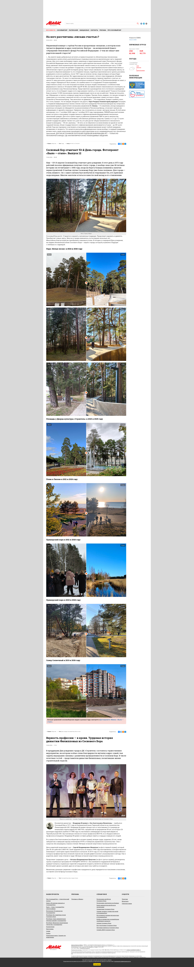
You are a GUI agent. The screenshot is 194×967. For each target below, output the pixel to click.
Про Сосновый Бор (114, 30)
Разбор (48, 933)
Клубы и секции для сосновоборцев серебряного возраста (108, 920)
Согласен (97, 964)
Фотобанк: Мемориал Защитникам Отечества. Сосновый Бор (57, 923)
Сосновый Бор (62, 30)
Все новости (50, 30)
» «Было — (119, 720)
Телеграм (125, 899)
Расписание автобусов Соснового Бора (104, 900)
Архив (48, 931)
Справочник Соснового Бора (105, 909)
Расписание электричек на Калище (108, 903)
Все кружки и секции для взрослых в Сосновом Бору (108, 916)
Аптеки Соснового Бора (104, 923)
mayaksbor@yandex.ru (85, 948)
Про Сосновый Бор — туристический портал (57, 900)
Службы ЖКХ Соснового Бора (106, 930)
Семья (76, 878)
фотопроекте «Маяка (108, 720)
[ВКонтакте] (119, 144)
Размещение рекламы (76, 950)
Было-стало (77, 731)
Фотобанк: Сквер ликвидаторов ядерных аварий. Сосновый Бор (56, 919)
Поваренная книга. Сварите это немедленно (56, 936)
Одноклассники (127, 903)
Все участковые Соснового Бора (107, 925)
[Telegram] (121, 144)
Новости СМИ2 (133, 39)
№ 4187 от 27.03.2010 (75, 143)
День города (64, 731)
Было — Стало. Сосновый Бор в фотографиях (55, 908)
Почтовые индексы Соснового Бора (108, 927)
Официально (84, 30)
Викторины (50, 929)
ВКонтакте (125, 901)
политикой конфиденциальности (122, 961)
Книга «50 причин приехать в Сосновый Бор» (55, 904)
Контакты (94, 30)
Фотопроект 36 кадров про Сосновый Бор (54, 912)
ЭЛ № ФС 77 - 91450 (92, 947)
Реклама (103, 30)
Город (62, 143)
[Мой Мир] (125, 144)
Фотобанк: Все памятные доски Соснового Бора (56, 915)
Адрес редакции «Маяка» (77, 945)
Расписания (73, 30)
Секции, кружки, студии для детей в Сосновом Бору (107, 912)
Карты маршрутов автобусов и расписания (106, 906)
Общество (54, 143)
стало (49, 722)
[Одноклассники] (123, 144)
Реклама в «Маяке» (77, 899)
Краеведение (50, 927)
